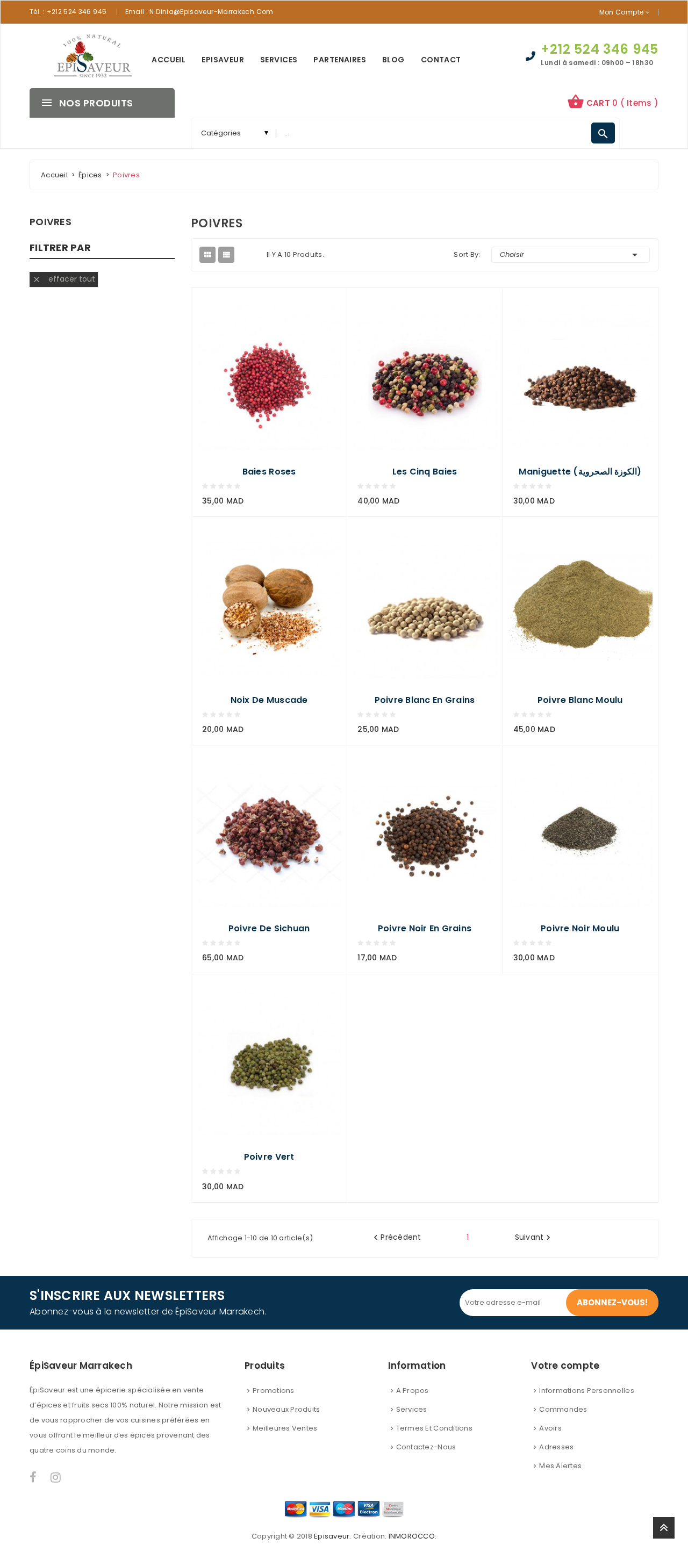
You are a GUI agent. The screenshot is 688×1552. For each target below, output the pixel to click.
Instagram (56, 1477)
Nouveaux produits (286, 1409)
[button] (612, 103)
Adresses (556, 1447)
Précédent (396, 1237)
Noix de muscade (269, 700)
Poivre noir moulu (580, 928)
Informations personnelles (586, 1390)
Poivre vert (269, 1157)
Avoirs (550, 1428)
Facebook (34, 1477)
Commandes (563, 1409)
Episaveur (331, 1536)
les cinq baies (424, 471)
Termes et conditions (434, 1428)
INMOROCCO (412, 1536)
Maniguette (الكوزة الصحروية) (580, 471)
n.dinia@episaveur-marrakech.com (211, 11)
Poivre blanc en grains (425, 700)
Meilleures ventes (285, 1428)
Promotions (274, 1390)
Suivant (534, 1237)
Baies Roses (269, 471)
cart (612, 101)
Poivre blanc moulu (580, 700)
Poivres (50, 222)
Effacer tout (63, 279)
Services (411, 1409)
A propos (412, 1390)
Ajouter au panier (217, 496)
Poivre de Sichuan (269, 928)
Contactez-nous (426, 1447)
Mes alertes (560, 1466)
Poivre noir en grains (424, 928)
